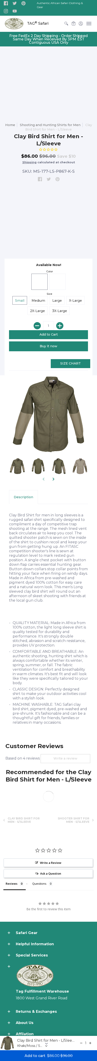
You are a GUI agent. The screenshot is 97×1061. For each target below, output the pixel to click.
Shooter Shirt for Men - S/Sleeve (73, 820)
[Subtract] (37, 325)
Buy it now (48, 346)
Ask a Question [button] (50, 873)
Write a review (65, 758)
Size (49, 293)
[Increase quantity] (90, 1043)
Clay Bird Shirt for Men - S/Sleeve (24, 820)
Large (57, 301)
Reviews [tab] (11, 884)
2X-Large (37, 311)
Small (19, 301)
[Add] (59, 325)
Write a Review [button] (50, 863)
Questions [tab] (39, 884)
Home (10, 125)
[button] (6, 3)
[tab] (23, 497)
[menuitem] (66, 24)
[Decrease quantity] (81, 1043)
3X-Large (59, 311)
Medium (38, 301)
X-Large (75, 301)
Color (49, 271)
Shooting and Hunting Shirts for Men (50, 125)
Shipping (29, 162)
